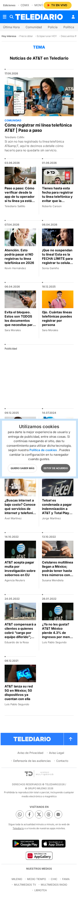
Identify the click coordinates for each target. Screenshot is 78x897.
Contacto (62, 760)
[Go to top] (70, 739)
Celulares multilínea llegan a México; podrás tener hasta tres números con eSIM (57, 570)
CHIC (54, 879)
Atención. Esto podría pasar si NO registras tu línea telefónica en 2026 (19, 256)
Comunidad (34, 27)
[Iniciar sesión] (73, 17)
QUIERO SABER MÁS (22, 467)
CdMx (25, 5)
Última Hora (11, 27)
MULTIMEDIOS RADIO (54, 884)
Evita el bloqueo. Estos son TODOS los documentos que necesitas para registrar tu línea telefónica (19, 322)
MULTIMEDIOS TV (25, 884)
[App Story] (54, 844)
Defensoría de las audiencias (32, 760)
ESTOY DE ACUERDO (56, 467)
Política (68, 27)
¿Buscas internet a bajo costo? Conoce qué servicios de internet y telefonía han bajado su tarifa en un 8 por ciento (20, 510)
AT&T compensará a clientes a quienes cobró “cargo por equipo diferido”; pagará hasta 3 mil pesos (20, 634)
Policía (52, 27)
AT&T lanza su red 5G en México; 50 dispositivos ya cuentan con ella (19, 692)
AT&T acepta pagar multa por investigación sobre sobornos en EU (20, 568)
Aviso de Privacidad (30, 752)
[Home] (39, 17)
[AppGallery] (38, 855)
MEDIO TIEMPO (36, 879)
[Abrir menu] (4, 16)
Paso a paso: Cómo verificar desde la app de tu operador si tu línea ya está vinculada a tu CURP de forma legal (20, 198)
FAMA (66, 879)
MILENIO (17, 879)
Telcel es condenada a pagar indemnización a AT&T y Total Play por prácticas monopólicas (57, 510)
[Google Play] (25, 843)
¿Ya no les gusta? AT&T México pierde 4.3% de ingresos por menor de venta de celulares (57, 634)
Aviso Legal (56, 752)
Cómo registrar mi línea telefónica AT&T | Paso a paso (38, 128)
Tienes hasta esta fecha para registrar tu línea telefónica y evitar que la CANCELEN (57, 196)
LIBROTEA (40, 890)
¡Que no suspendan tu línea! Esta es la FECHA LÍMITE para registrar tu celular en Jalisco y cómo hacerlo (57, 260)
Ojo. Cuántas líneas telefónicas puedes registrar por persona (57, 318)
